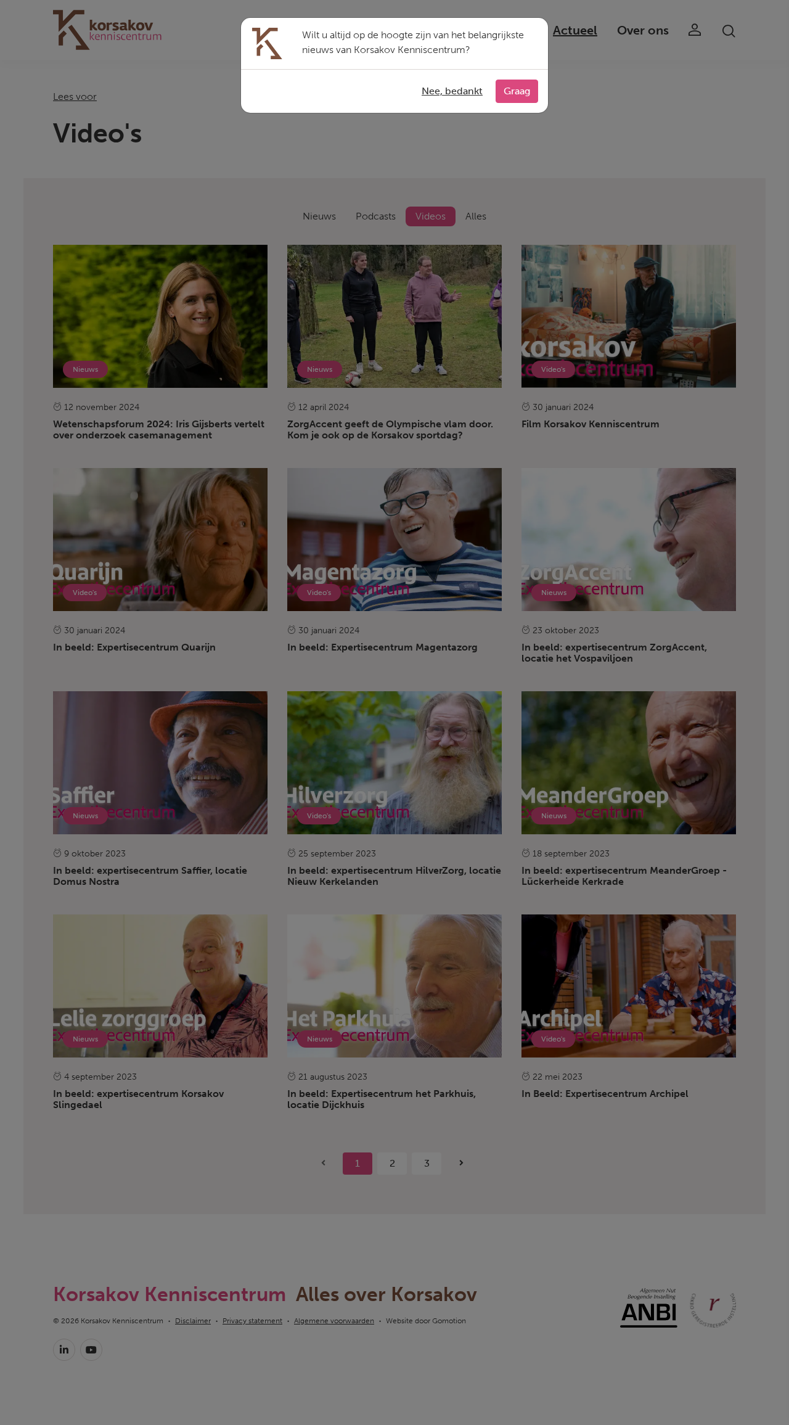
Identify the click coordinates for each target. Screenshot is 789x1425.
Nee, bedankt (452, 91)
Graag (517, 91)
